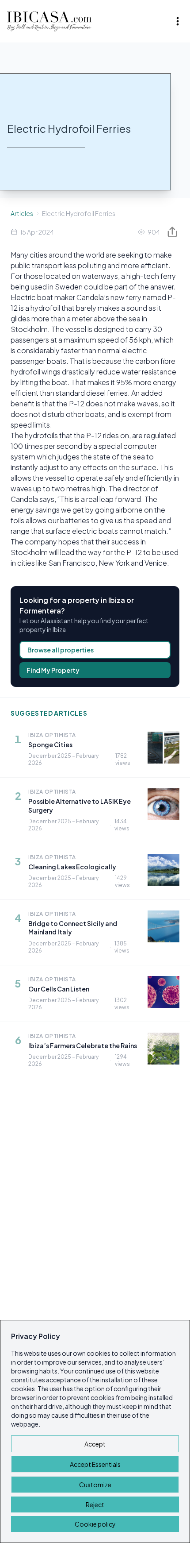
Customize (95, 1485)
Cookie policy (95, 1524)
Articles (22, 213)
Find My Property (53, 670)
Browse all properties (60, 650)
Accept (95, 1444)
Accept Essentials (95, 1464)
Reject (95, 1504)
